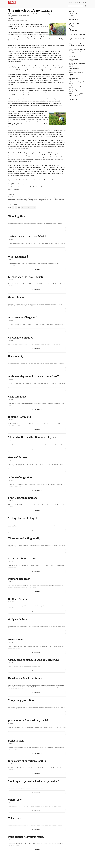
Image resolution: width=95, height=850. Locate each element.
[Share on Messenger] (19, 207)
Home (9, 6)
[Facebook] (75, 2)
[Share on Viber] (31, 207)
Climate (32, 6)
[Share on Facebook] (16, 207)
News (13, 6)
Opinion (28, 6)
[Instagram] (82, 2)
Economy (42, 6)
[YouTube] (80, 2)
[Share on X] (13, 207)
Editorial (23, 6)
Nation (15, 204)
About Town (48, 6)
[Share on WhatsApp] (25, 207)
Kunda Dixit (11, 18)
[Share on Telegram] (28, 207)
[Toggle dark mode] (85, 6)
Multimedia (18, 6)
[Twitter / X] (78, 2)
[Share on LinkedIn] (22, 207)
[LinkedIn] (84, 2)
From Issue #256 (19, 20)
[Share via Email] (34, 207)
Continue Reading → (37, 229)
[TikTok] (86, 2)
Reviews (37, 6)
